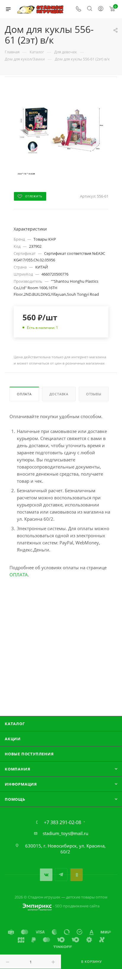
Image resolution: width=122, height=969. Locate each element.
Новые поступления (29, 754)
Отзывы (93, 394)
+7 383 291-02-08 (62, 822)
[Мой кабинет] (100, 9)
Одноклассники (76, 874)
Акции (13, 738)
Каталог (15, 723)
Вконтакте (46, 874)
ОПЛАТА (18, 575)
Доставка (58, 394)
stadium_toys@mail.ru (65, 833)
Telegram (61, 874)
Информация (21, 784)
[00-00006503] (61, 131)
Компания (17, 769)
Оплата (24, 394)
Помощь (15, 799)
